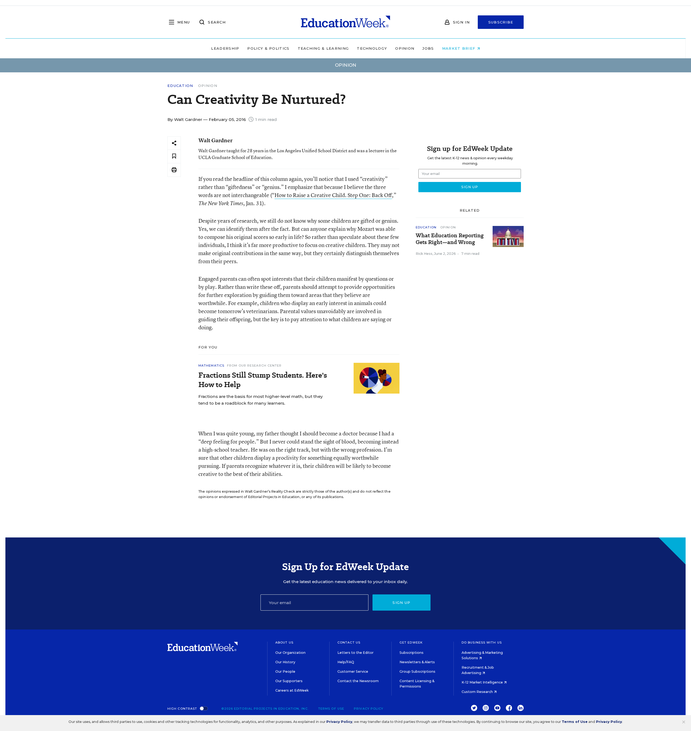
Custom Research (478, 692)
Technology (372, 48)
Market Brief (459, 48)
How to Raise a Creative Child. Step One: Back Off (333, 195)
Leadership (225, 48)
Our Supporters (289, 681)
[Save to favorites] (174, 156)
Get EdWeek (411, 642)
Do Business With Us (482, 642)
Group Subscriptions (417, 671)
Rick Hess (424, 254)
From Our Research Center (254, 365)
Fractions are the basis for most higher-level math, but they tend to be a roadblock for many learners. (260, 400)
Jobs (428, 48)
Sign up (401, 602)
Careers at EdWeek (292, 690)
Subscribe (500, 22)
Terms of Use (331, 708)
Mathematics (211, 365)
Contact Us (348, 642)
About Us (284, 642)
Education (180, 86)
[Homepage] (345, 22)
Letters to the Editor (355, 653)
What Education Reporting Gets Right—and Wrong (450, 239)
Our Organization (290, 653)
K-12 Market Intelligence (483, 682)
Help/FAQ (345, 662)
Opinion (404, 48)
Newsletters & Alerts (417, 662)
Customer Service (352, 671)
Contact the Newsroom (358, 681)
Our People (285, 671)
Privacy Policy (368, 708)
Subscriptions (411, 653)
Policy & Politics (268, 48)
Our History (285, 662)
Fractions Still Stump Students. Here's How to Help (262, 379)
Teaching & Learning (323, 48)
